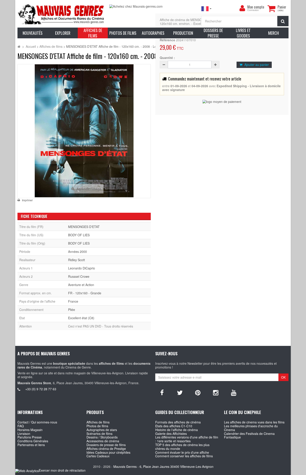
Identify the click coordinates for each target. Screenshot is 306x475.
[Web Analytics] (27, 470)
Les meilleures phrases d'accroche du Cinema (251, 428)
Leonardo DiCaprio (81, 268)
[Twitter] (180, 392)
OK (283, 377)
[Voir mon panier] (271, 8)
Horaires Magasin (30, 429)
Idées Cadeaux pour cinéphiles (108, 452)
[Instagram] (215, 392)
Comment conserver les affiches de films (184, 456)
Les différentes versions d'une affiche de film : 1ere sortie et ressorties (186, 439)
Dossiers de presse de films (106, 444)
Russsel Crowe (78, 276)
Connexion (253, 10)
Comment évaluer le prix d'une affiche (182, 452)
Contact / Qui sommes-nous (37, 422)
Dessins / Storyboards (102, 437)
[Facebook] (162, 392)
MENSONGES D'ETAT (84, 226)
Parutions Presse (29, 437)
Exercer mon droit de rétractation (62, 470)
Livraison (23, 433)
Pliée (71, 309)
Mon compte (255, 7)
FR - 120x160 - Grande (84, 293)
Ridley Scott (76, 260)
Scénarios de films (99, 433)
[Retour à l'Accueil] (18, 46)
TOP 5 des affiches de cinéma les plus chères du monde (182, 446)
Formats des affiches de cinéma (178, 422)
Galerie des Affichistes (171, 433)
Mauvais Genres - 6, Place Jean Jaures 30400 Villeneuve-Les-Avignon (163, 466)
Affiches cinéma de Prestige (106, 448)
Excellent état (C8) (81, 318)
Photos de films (97, 426)
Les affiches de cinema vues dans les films (254, 422)
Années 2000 (77, 251)
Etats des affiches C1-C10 (173, 426)
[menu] (242, 8)
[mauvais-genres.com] (61, 13)
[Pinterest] (198, 392)
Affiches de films (98, 422)
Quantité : (167, 58)
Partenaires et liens (31, 444)
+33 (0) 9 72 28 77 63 (40, 389)
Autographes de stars (101, 429)
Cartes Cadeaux (98, 456)
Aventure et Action (81, 284)
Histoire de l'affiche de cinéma (176, 429)
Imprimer (27, 200)
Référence (167, 40)
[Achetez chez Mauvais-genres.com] (153, 6)
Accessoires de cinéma (102, 441)
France (73, 301)
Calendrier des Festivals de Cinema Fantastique (249, 435)
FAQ (20, 426)
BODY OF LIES (79, 235)
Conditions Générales (32, 441)
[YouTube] (233, 392)
